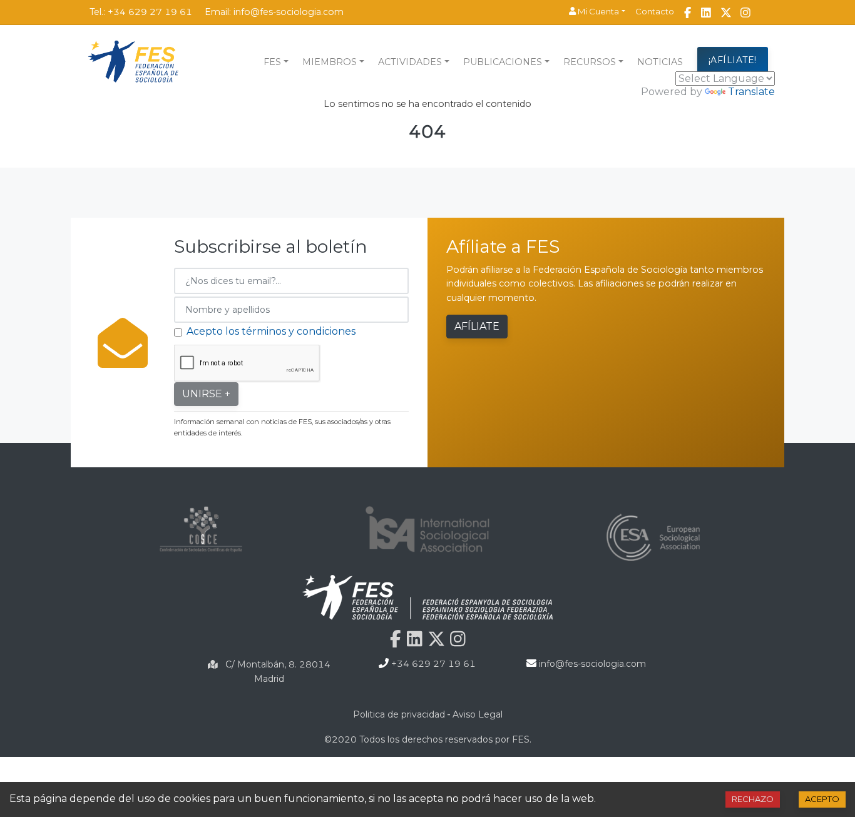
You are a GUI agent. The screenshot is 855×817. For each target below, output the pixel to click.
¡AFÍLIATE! (733, 60)
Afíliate (476, 326)
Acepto (822, 799)
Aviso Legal (478, 714)
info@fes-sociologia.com (288, 12)
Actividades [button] (410, 62)
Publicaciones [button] (502, 62)
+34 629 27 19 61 (150, 12)
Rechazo (753, 799)
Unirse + (206, 394)
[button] (597, 12)
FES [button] (272, 62)
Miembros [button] (329, 62)
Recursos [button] (589, 62)
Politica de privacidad (399, 714)
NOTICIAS (660, 62)
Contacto (654, 11)
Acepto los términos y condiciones (271, 331)
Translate (751, 92)
